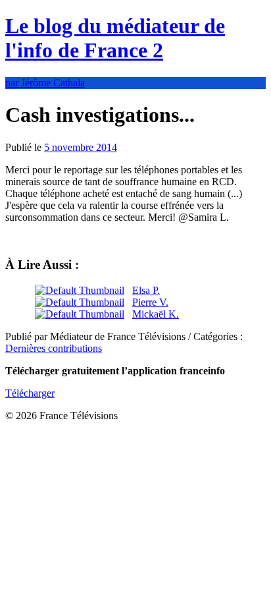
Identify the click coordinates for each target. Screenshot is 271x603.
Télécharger (30, 393)
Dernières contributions (53, 348)
